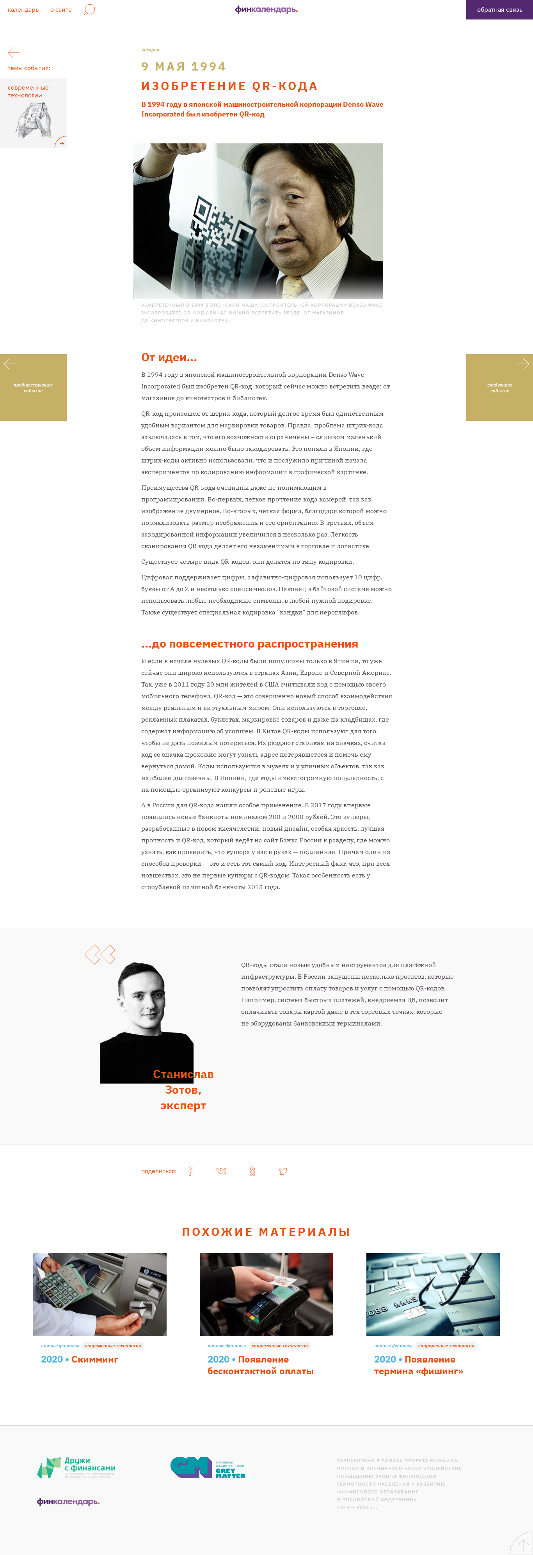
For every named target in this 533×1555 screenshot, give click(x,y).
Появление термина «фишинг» (418, 1365)
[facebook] (190, 1171)
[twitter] (284, 1171)
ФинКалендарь (266, 9)
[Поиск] (89, 9)
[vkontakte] (221, 1171)
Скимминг (94, 1359)
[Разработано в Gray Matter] (208, 1467)
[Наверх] (521, 1543)
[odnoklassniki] (252, 1171)
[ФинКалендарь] (68, 1502)
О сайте (61, 9)
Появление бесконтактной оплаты (261, 1365)
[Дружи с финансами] (76, 1467)
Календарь (23, 9)
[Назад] (14, 52)
